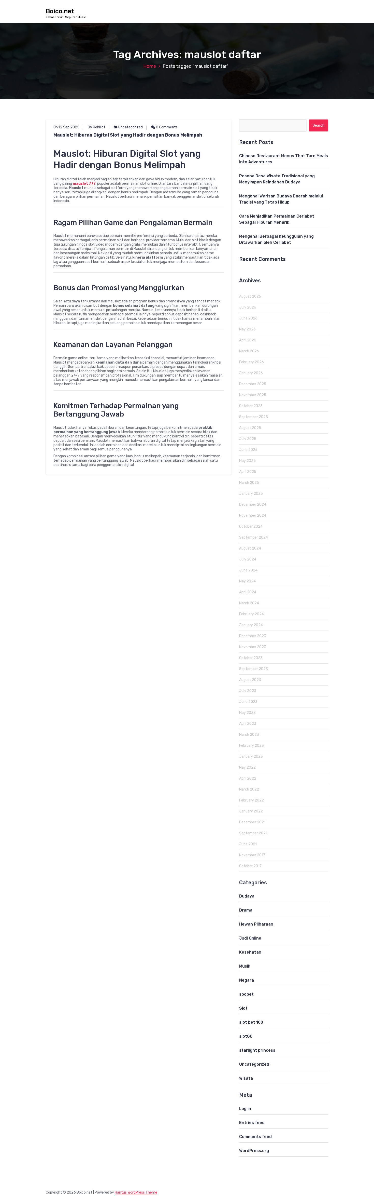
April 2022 (247, 778)
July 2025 (247, 439)
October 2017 (250, 866)
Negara (246, 980)
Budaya (246, 896)
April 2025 (247, 472)
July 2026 (247, 307)
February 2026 (251, 362)
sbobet (246, 994)
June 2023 (248, 702)
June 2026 (248, 318)
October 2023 (251, 658)
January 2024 (251, 625)
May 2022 (247, 767)
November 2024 (252, 515)
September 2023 (253, 669)
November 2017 (252, 855)
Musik (244, 966)
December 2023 (252, 636)
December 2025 (252, 384)
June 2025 (248, 450)
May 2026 (247, 329)
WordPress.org (254, 1150)
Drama (245, 910)
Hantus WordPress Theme (136, 1192)
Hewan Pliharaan (256, 924)
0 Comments (166, 127)
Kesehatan (250, 952)
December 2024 (252, 504)
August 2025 (250, 428)
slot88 (246, 1036)
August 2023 (250, 680)
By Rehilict (96, 127)
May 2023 (247, 713)
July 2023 (247, 691)
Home (149, 66)
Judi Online (250, 938)
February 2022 (251, 800)
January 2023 (251, 756)
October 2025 (251, 406)
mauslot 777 (84, 183)
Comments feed (255, 1136)
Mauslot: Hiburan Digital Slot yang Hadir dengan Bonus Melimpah (127, 135)
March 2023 (249, 734)
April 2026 (247, 340)
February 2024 (251, 614)
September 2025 (253, 417)
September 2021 (253, 833)
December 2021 (252, 822)
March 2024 (249, 603)
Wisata (246, 1078)
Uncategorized (130, 127)
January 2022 (251, 811)
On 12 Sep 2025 (66, 127)
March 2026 (249, 351)
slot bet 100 (251, 1022)
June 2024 (248, 570)
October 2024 (251, 526)
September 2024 (253, 537)
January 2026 (251, 373)
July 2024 (247, 559)
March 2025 (249, 482)
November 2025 (252, 395)
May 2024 (247, 581)
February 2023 (251, 745)
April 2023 (247, 723)
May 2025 (247, 461)
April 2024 (247, 592)
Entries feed (252, 1122)
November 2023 (252, 647)
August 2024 (250, 548)
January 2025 (251, 493)
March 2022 (249, 789)
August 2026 (250, 296)
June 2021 (248, 844)
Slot (243, 1008)
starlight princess (257, 1050)
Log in (245, 1108)
